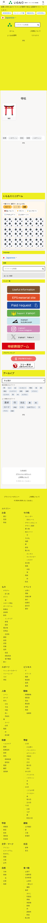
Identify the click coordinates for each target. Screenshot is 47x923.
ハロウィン (12, 138)
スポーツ (6, 667)
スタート (7, 207)
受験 (26, 593)
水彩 (28, 569)
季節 (25, 740)
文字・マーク (8, 844)
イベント (27, 587)
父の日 (29, 802)
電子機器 (8, 659)
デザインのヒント (31, 523)
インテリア (8, 619)
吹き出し (6, 854)
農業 (26, 686)
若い (6, 713)
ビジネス (6, 394)
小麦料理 (28, 874)
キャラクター (31, 557)
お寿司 (29, 881)
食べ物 (26, 868)
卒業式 (29, 756)
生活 (25, 844)
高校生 (7, 716)
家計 (4, 516)
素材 (6, 402)
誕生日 (27, 606)
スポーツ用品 (7, 603)
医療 (4, 740)
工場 (26, 833)
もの (4, 587)
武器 (4, 643)
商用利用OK (7, 13)
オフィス (28, 673)
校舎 (4, 833)
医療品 (5, 609)
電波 (30, 388)
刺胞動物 (28, 694)
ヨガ (4, 677)
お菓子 (27, 871)
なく (9, 388)
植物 (4, 874)
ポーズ (5, 698)
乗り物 (27, 529)
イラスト (34, 391)
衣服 (4, 646)
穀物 (28, 906)
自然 (4, 868)
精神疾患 (8, 759)
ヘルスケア (7, 744)
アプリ (6, 411)
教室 (4, 830)
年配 (6, 710)
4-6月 (27, 787)
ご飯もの (30, 884)
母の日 (29, 799)
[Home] (10, 25)
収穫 (3, 138)
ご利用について (23, 477)
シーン (5, 694)
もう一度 (17, 207)
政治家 (7, 735)
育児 (26, 851)
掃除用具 (8, 656)
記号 (4, 863)
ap (15, 388)
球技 (4, 680)
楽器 (4, 640)
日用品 (5, 631)
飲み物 (27, 918)
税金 (4, 522)
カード (7, 407)
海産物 (29, 902)
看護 (4, 765)
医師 (4, 747)
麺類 (28, 887)
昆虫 (26, 701)
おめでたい (31, 407)
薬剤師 (5, 771)
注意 (4, 860)
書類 (4, 637)
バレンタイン (31, 750)
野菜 (28, 915)
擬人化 (27, 550)
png (15, 407)
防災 (20, 138)
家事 (26, 847)
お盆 (28, 809)
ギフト (5, 597)
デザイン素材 (29, 526)
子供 (6, 707)
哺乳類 (27, 698)
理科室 (5, 836)
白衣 (6, 725)
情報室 (5, 827)
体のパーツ (29, 532)
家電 (6, 622)
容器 (6, 653)
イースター (30, 793)
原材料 (5, 612)
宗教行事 (28, 596)
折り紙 (7, 594)
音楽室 (5, 839)
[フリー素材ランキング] (23, 365)
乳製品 (29, 896)
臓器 (4, 768)
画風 (26, 566)
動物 (25, 691)
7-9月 (27, 805)
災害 (4, 881)
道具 (4, 649)
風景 (4, 884)
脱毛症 (7, 762)
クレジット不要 (19, 13)
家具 (4, 615)
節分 (28, 768)
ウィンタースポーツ (10, 670)
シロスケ (30, 560)
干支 (28, 759)
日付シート (30, 519)
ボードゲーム (7, 606)
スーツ (7, 722)
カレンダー (29, 516)
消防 (21, 391)
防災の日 (30, 818)
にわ (22, 407)
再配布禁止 (31, 13)
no (18, 394)
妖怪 (26, 547)
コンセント (22, 388)
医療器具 (6, 750)
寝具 (6, 625)
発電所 (27, 836)
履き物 (5, 628)
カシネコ (30, 554)
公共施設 (28, 827)
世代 (4, 701)
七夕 (28, 812)
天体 (4, 871)
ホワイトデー (31, 753)
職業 (26, 677)
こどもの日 (30, 790)
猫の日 (29, 765)
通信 (5, 391)
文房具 (7, 634)
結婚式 (27, 602)
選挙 (26, 609)
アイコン (6, 847)
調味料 (29, 912)
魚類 (26, 707)
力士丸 (27, 538)
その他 (26, 513)
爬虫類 (27, 704)
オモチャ (6, 590)
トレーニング (7, 673)
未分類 (27, 563)
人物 (4, 691)
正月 (28, 762)
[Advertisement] (23, 65)
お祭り (27, 590)
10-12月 (28, 771)
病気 (4, 756)
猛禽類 (29, 713)
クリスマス (30, 775)
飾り (4, 662)
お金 (4, 513)
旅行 (26, 599)
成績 (24, 207)
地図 (26, 541)
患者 (4, 753)
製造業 (27, 680)
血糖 (27, 391)
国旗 (4, 857)
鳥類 (26, 710)
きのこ (29, 893)
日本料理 (28, 877)
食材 (26, 890)
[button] (38, 24)
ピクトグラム (7, 851)
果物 (28, 899)
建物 (25, 823)
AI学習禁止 (41, 13)
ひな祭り (30, 747)
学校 (4, 823)
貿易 (26, 683)
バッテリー (13, 391)
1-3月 (27, 744)
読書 (12, 411)
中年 (6, 704)
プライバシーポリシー (23, 474)
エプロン (24, 394)
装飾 (26, 575)
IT (25, 670)
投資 (4, 519)
